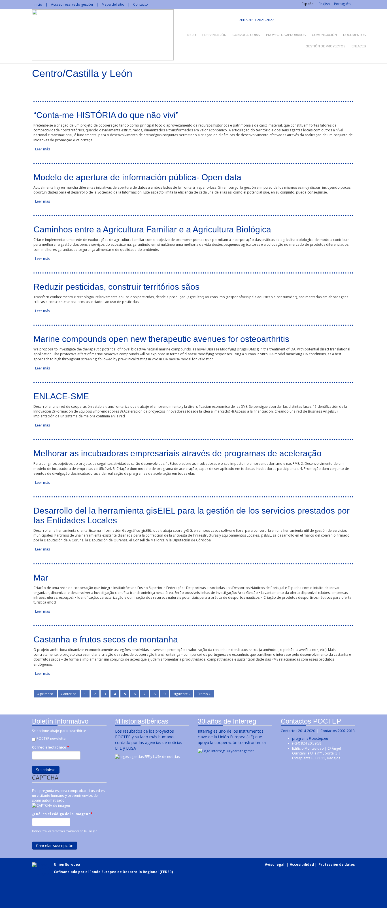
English (324, 3)
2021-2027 (265, 20)
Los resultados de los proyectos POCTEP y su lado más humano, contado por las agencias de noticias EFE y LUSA (148, 739)
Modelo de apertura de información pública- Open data (137, 177)
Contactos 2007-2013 (337, 730)
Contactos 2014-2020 (298, 730)
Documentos (354, 35)
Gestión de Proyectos (325, 46)
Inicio (38, 4)
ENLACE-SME (61, 396)
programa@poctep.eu (310, 738)
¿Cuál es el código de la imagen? (62, 814)
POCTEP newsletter (52, 738)
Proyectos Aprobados (286, 35)
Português (342, 3)
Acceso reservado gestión (72, 4)
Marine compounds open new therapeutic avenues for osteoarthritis (161, 339)
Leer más (42, 149)
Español (308, 3)
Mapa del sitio (113, 4)
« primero (45, 693)
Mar (40, 577)
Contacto (140, 4)
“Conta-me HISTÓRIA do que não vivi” (105, 115)
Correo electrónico (50, 747)
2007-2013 (247, 20)
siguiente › (181, 693)
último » (204, 693)
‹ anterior (68, 693)
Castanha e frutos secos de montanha (105, 639)
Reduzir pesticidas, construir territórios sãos (116, 286)
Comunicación (324, 35)
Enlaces (359, 46)
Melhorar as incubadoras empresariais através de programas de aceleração (177, 453)
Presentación (214, 35)
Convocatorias (246, 35)
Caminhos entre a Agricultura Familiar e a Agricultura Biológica (152, 229)
